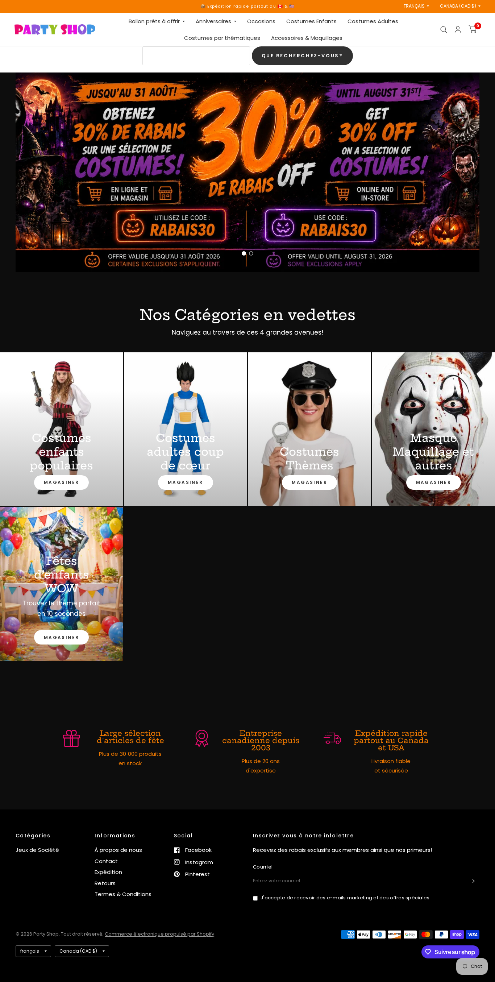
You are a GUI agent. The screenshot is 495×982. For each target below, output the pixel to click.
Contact (106, 861)
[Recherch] (444, 29)
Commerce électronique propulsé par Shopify (159, 934)
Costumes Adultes (373, 21)
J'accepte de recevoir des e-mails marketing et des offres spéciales (345, 897)
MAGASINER (61, 482)
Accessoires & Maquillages (306, 38)
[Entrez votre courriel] (472, 880)
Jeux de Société (37, 850)
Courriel (263, 866)
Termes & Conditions (123, 894)
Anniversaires (213, 21)
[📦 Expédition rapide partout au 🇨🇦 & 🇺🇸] (247, 6)
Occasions (261, 21)
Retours (105, 883)
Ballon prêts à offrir (154, 21)
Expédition (108, 872)
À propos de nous (118, 850)
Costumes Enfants (311, 21)
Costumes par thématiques (222, 38)
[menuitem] (156, 21)
